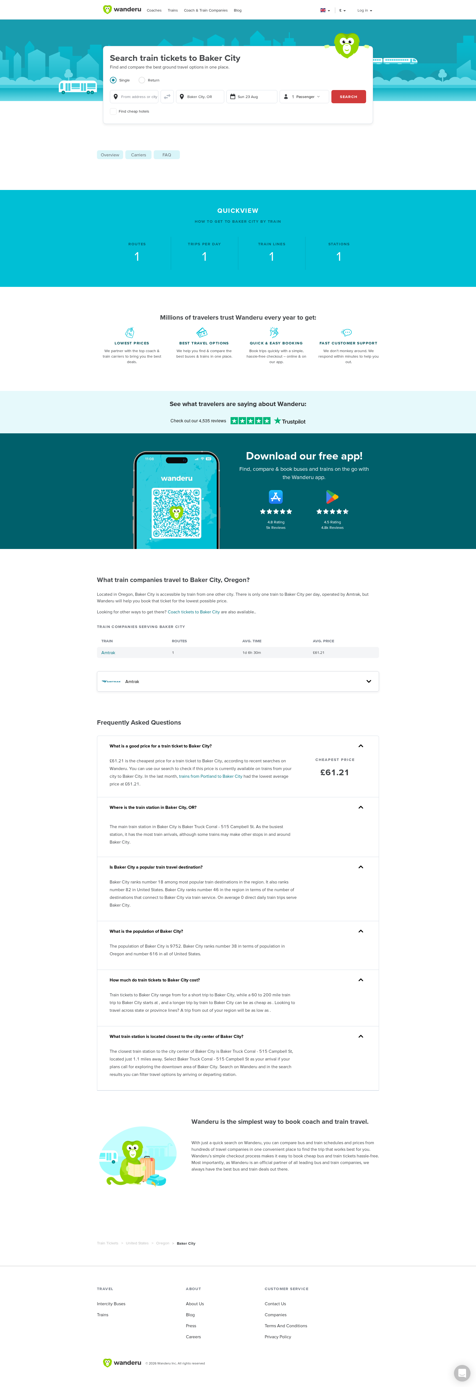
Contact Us (275, 1303)
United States (137, 1243)
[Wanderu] (122, 9)
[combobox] (134, 96)
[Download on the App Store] (276, 497)
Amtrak (108, 652)
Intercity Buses (111, 1303)
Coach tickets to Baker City (194, 611)
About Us (195, 1303)
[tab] (124, 83)
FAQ (167, 154)
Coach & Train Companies (206, 10)
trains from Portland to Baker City (210, 776)
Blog (238, 10)
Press (191, 1325)
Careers (193, 1336)
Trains (173, 10)
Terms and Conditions (286, 1325)
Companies (275, 1314)
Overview (110, 154)
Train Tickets (107, 1243)
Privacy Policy (278, 1336)
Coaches (154, 10)
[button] (325, 10)
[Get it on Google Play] (332, 497)
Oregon (162, 1243)
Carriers (138, 154)
